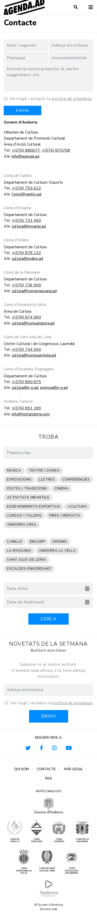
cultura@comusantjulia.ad (34, 355)
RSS (48, 778)
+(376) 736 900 (26, 285)
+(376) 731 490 (26, 220)
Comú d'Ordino (16, 240)
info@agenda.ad (25, 156)
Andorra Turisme (18, 401)
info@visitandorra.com (31, 414)
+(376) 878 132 (26, 253)
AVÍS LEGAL (73, 769)
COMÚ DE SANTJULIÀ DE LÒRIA (47, 869)
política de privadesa (72, 98)
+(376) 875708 (56, 150)
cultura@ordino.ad (27, 258)
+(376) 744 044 (26, 349)
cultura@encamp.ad (29, 226)
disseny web (48, 909)
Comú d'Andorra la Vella (25, 304)
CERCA (48, 619)
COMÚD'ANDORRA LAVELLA (24, 870)
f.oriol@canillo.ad (26, 194)
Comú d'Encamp (17, 208)
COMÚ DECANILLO (14, 840)
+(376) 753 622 (26, 188)
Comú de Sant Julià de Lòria (27, 337)
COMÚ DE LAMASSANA (82, 840)
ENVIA (22, 110)
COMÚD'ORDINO (59, 840)
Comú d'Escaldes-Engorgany (28, 369)
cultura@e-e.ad (25, 387)
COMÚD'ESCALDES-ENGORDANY (72, 870)
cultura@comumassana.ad (34, 291)
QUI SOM (21, 769)
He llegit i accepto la (51, 98)
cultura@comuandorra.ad (33, 323)
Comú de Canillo (18, 175)
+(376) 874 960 (26, 317)
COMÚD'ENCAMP (36, 840)
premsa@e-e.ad (54, 387)
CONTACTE (46, 769)
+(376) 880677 (26, 150)
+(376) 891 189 (26, 408)
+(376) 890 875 (26, 382)
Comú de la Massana (22, 272)
